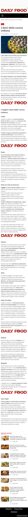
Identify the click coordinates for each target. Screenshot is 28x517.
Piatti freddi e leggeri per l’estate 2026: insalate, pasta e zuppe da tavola (18, 464)
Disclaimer (14, 512)
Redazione (9, 509)
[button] (26, 15)
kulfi (3, 187)
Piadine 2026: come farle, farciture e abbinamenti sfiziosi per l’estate (18, 472)
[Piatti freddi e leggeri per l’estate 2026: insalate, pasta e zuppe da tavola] (5, 464)
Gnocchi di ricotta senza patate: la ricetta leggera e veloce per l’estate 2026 (18, 480)
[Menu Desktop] (2, 15)
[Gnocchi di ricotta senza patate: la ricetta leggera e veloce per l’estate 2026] (5, 480)
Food (2, 24)
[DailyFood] (14, 10)
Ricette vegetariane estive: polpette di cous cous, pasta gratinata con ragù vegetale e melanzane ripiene (17, 489)
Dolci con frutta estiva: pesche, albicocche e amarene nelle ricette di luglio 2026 (18, 446)
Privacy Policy (18, 509)
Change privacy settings (22, 515)
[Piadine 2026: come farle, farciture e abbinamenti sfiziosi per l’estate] (5, 473)
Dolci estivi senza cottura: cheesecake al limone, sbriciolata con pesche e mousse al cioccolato (18, 438)
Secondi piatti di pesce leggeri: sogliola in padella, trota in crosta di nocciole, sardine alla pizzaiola (18, 455)
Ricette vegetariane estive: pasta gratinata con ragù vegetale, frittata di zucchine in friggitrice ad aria (18, 499)
